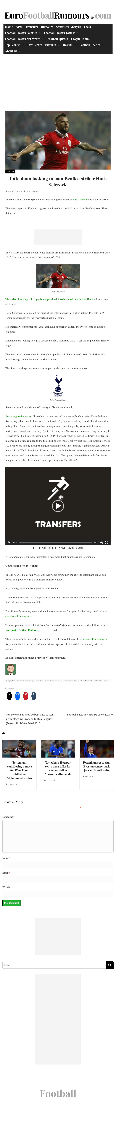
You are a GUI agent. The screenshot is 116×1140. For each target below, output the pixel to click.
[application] (58, 506)
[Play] (9, 542)
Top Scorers (12, 45)
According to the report (18, 416)
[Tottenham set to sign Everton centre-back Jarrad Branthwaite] (97, 741)
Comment (8, 816)
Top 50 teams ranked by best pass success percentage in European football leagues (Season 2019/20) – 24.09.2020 (30, 719)
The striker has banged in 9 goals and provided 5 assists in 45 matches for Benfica (50, 299)
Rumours (47, 27)
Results (67, 45)
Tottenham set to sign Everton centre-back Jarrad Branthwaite (96, 766)
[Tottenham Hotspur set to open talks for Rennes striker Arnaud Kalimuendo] (58, 741)
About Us (11, 51)
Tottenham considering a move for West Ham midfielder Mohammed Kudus (19, 770)
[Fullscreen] (106, 542)
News (19, 27)
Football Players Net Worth (22, 39)
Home (9, 27)
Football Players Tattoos (59, 33)
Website (6, 887)
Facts (87, 27)
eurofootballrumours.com (19, 616)
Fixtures (50, 45)
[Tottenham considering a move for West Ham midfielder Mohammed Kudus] (19, 741)
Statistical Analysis (68, 27)
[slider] (55, 542)
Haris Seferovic (81, 199)
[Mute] (101, 542)
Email (6, 872)
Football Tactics (89, 45)
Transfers (32, 27)
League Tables (80, 39)
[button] (58, 506)
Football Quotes (57, 39)
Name (6, 858)
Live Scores (34, 45)
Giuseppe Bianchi (32, 191)
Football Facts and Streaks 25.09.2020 (88, 714)
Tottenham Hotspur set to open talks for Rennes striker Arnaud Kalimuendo (58, 768)
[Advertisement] (58, 76)
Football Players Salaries (21, 33)
